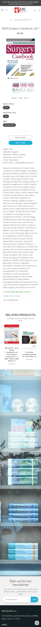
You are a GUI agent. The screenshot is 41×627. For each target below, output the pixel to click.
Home (11, 20)
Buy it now (20, 143)
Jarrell (6, 107)
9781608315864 (9, 125)
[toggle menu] (2, 10)
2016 (5, 116)
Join (34, 599)
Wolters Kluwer (14, 296)
